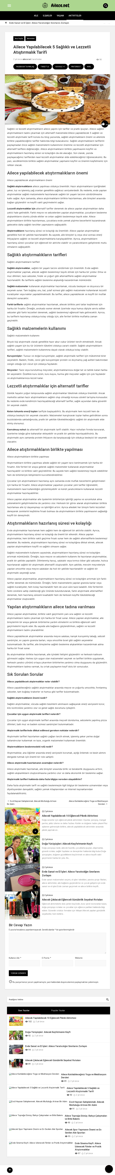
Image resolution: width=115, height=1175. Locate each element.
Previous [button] (104, 23)
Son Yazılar (24, 1010)
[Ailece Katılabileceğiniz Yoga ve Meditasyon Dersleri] (34, 1074)
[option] (59, 23)
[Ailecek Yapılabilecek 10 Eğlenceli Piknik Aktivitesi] (22, 835)
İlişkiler (47, 15)
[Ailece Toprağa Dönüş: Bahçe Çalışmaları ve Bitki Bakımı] (36, 1115)
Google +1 (60, 67)
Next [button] (108, 23)
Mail (89, 67)
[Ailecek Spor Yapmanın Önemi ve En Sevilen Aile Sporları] (36, 1129)
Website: (79, 958)
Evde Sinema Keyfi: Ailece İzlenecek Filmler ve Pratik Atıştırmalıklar (88, 1146)
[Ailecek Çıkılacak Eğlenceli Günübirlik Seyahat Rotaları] (22, 919)
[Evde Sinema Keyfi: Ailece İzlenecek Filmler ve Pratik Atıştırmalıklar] (41, 1143)
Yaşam (60, 15)
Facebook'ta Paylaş (25, 67)
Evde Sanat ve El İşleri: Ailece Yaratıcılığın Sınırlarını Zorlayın (56, 1046)
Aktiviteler (75, 15)
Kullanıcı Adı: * (15, 958)
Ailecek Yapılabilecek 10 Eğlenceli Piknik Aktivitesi (70, 815)
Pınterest (76, 67)
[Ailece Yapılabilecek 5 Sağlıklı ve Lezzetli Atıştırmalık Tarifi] (37, 1087)
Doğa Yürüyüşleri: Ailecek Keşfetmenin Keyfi (67, 843)
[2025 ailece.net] (57, 5)
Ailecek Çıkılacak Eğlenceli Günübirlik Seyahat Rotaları (36, 23)
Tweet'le (45, 67)
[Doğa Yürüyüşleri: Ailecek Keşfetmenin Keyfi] (22, 863)
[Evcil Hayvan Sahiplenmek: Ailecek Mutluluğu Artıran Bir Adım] (38, 1101)
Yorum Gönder (18, 973)
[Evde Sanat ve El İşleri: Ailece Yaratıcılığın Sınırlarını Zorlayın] (22, 891)
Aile (36, 15)
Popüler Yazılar (58, 1010)
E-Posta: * (46, 958)
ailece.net (27, 59)
